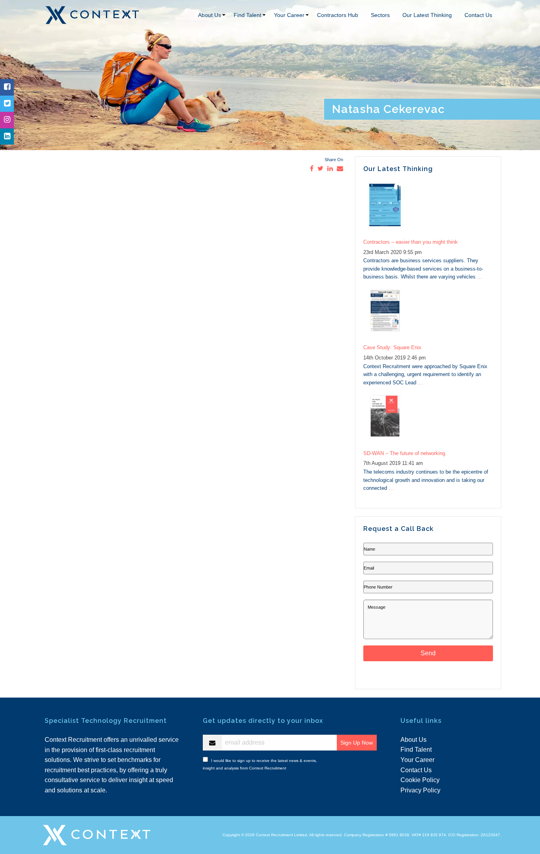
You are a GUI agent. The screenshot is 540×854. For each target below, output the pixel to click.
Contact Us (478, 15)
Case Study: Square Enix (392, 347)
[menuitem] (209, 15)
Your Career (289, 15)
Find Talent (247, 15)
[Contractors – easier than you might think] (428, 209)
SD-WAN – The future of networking (404, 453)
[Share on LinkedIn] (330, 168)
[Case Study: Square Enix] (428, 314)
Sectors (380, 15)
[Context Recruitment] (92, 14)
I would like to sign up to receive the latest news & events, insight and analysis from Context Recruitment (260, 763)
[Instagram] (7, 120)
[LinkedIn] (7, 136)
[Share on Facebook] (311, 168)
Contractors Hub (337, 15)
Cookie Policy (420, 780)
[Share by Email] (340, 168)
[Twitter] (7, 103)
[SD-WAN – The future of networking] (428, 420)
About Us (209, 15)
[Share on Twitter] (320, 168)
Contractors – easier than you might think (410, 242)
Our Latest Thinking (427, 15)
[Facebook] (7, 87)
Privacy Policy (420, 790)
